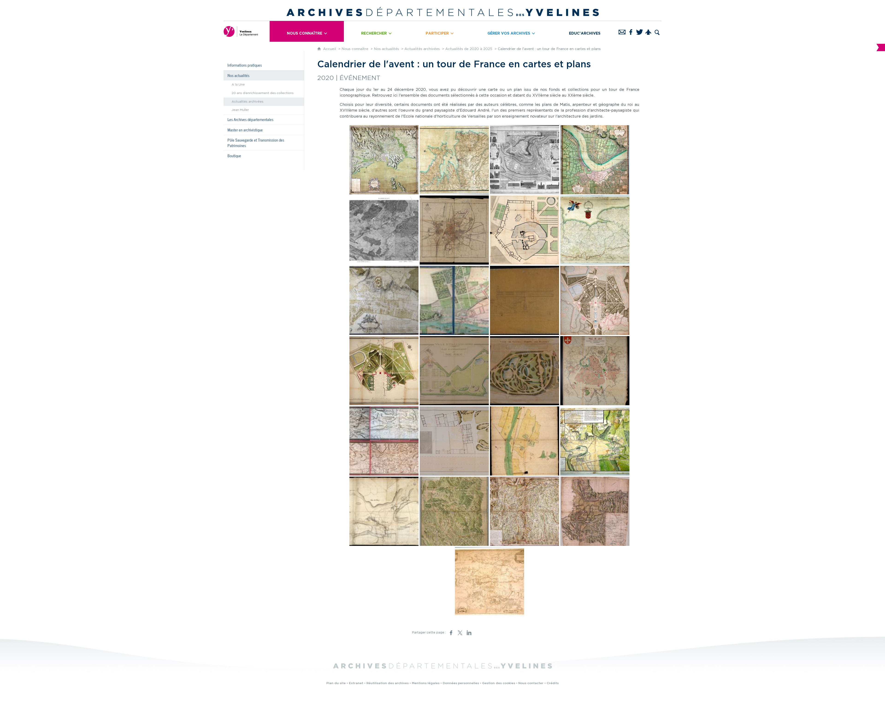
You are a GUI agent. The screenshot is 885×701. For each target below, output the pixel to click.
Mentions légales (426, 683)
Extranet (356, 683)
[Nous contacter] (622, 31)
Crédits (553, 683)
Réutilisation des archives (387, 683)
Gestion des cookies (498, 683)
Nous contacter (530, 683)
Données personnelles (461, 683)
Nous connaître (355, 48)
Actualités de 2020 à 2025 (468, 48)
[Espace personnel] (648, 31)
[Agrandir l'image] (384, 159)
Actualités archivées (422, 48)
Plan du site (336, 683)
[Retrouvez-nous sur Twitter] (639, 31)
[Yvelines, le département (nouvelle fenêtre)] (241, 31)
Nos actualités (386, 48)
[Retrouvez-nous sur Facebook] (630, 31)
